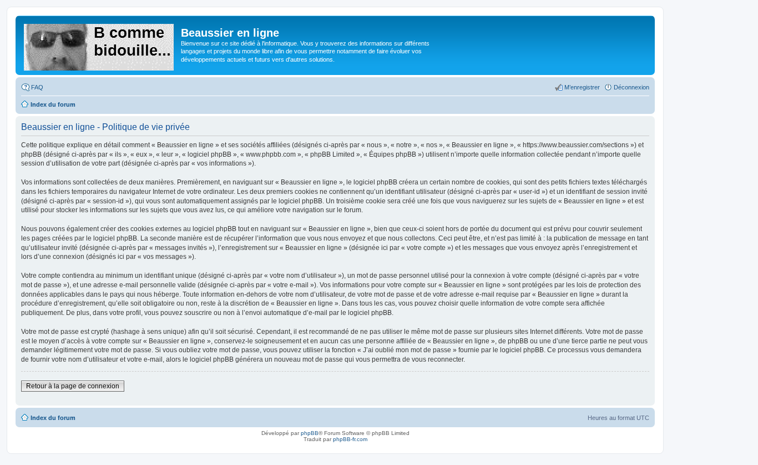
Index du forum (53, 417)
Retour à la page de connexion (72, 386)
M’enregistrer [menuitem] (582, 87)
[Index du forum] (99, 45)
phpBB (310, 433)
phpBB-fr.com (350, 439)
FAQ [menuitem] (37, 87)
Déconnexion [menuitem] (631, 87)
